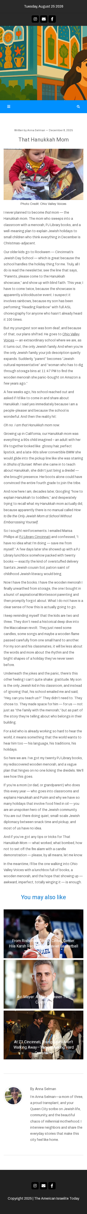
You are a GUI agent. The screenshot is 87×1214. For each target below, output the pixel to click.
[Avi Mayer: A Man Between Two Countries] (43, 984)
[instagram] (35, 19)
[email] (43, 19)
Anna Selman (36, 130)
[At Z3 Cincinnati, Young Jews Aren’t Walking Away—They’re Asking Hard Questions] (43, 1035)
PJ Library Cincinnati (35, 537)
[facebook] (52, 19)
